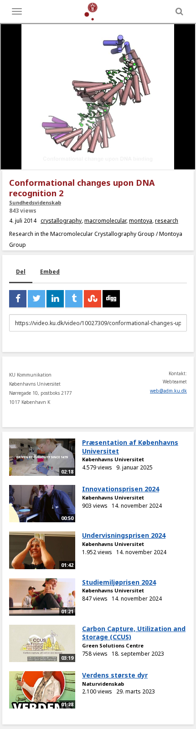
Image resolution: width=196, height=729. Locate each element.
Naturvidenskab (103, 683)
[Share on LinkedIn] (55, 298)
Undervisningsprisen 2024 (123, 535)
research (166, 220)
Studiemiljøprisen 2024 (119, 582)
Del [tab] (21, 271)
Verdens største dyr (115, 675)
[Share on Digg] (111, 298)
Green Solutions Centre (113, 645)
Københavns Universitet (113, 459)
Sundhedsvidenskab (35, 202)
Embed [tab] (50, 271)
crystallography (61, 220)
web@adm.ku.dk (168, 390)
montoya (140, 220)
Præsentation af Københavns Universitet (130, 446)
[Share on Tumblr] (74, 298)
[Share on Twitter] (36, 298)
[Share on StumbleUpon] (92, 298)
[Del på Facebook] (17, 298)
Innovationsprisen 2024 (120, 488)
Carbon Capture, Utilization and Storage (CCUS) (134, 633)
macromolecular (105, 220)
